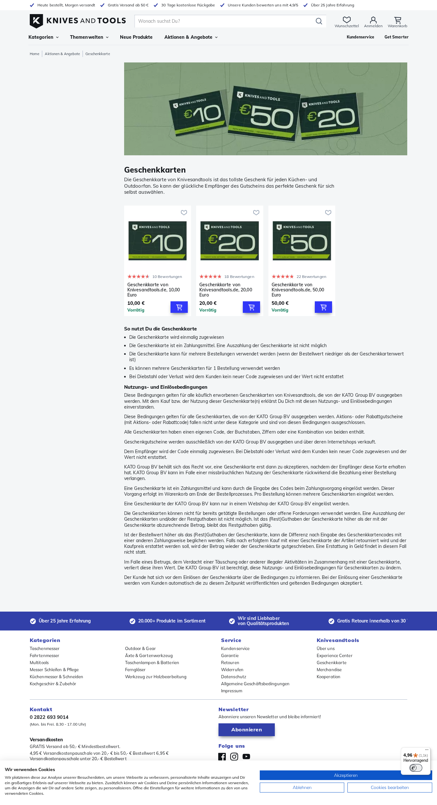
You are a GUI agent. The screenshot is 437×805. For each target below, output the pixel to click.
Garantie (230, 655)
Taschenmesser (45, 648)
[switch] (415, 768)
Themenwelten (86, 37)
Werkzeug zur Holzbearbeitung (156, 676)
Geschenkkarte (331, 662)
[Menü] (427, 751)
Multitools (39, 662)
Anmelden (373, 25)
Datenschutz (233, 676)
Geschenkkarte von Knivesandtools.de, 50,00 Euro (298, 289)
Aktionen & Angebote (188, 37)
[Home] (78, 19)
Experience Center (335, 655)
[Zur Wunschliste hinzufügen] (184, 213)
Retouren (230, 662)
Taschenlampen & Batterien (152, 662)
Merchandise (329, 669)
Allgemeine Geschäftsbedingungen (255, 683)
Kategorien (40, 37)
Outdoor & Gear (140, 648)
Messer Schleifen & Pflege (54, 669)
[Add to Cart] (179, 307)
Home (34, 54)
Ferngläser (135, 669)
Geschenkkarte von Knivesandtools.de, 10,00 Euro (153, 289)
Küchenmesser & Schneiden (56, 676)
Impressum (231, 690)
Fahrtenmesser (44, 655)
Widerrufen (232, 669)
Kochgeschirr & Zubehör (53, 683)
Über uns (326, 648)
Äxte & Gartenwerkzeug (149, 655)
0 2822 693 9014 (49, 717)
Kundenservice (235, 648)
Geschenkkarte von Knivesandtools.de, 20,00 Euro (225, 289)
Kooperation (328, 676)
